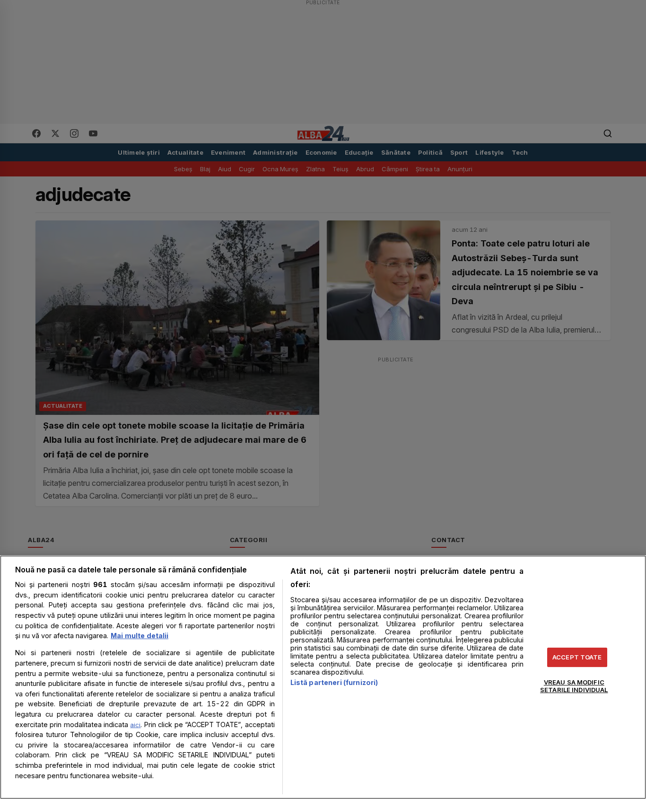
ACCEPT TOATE (577, 657)
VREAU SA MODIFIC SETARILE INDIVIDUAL (574, 686)
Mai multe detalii (139, 636)
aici (135, 725)
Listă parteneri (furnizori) (334, 682)
